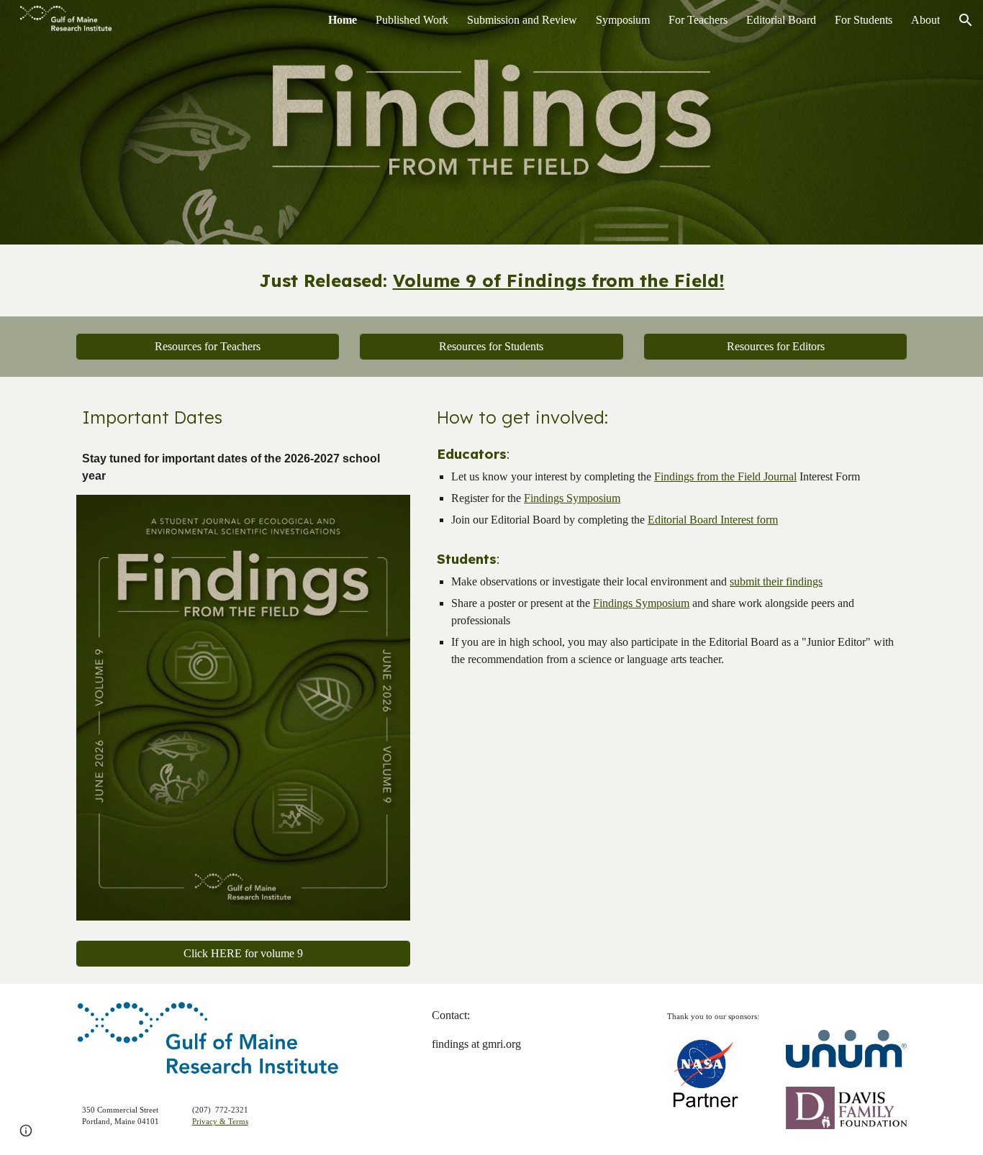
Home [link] (342, 20)
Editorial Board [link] (781, 20)
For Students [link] (863, 20)
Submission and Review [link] (522, 20)
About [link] (925, 20)
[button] (965, 20)
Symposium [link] (623, 20)
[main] (491, 280)
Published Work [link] (412, 20)
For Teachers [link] (698, 20)
